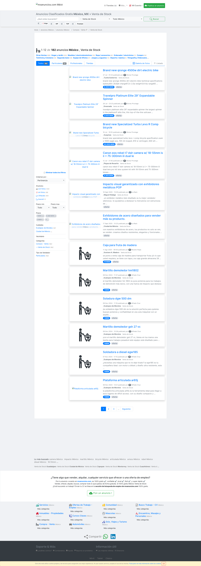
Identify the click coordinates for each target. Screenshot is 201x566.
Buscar (155, 19)
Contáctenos (59, 551)
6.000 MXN (51, 216)
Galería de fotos (142, 63)
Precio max (55, 204)
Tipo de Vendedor (43, 253)
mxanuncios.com (84, 481)
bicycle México (102, 459)
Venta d (154, 466)
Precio (38, 213)
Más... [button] (123, 5)
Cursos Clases (82, 515)
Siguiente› (127, 409)
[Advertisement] (100, 39)
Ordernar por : (41, 177)
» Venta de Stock (44, 247)
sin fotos (43, 192)
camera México (56, 459)
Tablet (100, 558)
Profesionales (76, 63)
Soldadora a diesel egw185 (120, 352)
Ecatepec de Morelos (46, 228)
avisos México (133, 459)
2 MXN (40, 219)
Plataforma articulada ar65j (120, 380)
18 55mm (52, 462)
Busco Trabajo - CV (151, 505)
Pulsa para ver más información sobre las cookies (145, 563)
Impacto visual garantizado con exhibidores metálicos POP (131, 186)
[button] (136, 5)
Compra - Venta (44, 244)
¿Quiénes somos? (44, 551)
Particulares (59, 63)
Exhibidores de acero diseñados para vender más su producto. (132, 217)
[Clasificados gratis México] (49, 5)
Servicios (46, 505)
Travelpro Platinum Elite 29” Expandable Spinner (129, 97)
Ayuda (70, 551)
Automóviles (81, 524)
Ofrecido (43, 196)
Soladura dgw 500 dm (117, 298)
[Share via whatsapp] (105, 536)
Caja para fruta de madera (120, 245)
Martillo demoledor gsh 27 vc (122, 326)
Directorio (120, 551)
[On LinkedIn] (113, 536)
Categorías (40, 241)
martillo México (87, 459)
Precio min (40, 204)
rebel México (147, 459)
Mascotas (113, 513)
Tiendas (111, 5)
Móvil (91, 558)
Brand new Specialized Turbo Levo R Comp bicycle (130, 126)
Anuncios (39, 186)
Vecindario (40, 236)
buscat (42, 199)
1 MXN (40, 216)
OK (163, 564)
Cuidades (39, 225)
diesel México (40, 462)
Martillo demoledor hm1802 (121, 270)
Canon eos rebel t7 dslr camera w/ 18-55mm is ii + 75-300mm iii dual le (133, 154)
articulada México (118, 459)
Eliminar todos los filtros (55, 172)
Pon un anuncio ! (102, 493)
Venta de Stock (45, 466)
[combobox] (95, 19)
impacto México (71, 459)
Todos (42, 63)
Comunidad (114, 505)
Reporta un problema (84, 551)
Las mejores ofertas (105, 551)
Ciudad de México (44, 231)
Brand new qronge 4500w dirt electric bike (130, 70)
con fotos (43, 189)
